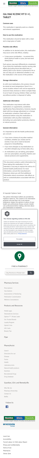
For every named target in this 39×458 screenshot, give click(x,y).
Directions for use (10, 354)
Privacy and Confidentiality (11, 445)
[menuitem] (7, 406)
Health (6, 362)
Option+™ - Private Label (12, 317)
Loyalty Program (9, 322)
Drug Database (9, 377)
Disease (6, 356)
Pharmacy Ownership (10, 391)
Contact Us (7, 394)
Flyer (6, 337)
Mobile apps (8, 311)
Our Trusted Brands (10, 319)
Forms (6, 359)
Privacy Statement (22, 233)
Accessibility (7, 439)
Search (6, 351)
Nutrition (7, 371)
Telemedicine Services (11, 314)
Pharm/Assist (9, 345)
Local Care (6, 436)
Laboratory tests (9, 365)
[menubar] (7, 407)
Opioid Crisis (8, 325)
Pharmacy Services (11, 283)
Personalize (19, 239)
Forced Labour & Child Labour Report (15, 442)
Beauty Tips (8, 331)
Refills (6, 397)
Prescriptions (8, 288)
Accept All (19, 244)
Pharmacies (6, 451)
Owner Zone (7, 453)
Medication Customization (12, 297)
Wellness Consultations (11, 300)
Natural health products (11, 368)
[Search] (31, 273)
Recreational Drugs (10, 374)
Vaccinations (8, 291)
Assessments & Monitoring (12, 294)
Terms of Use (7, 448)
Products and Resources (13, 305)
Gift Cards (7, 328)
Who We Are (8, 388)
